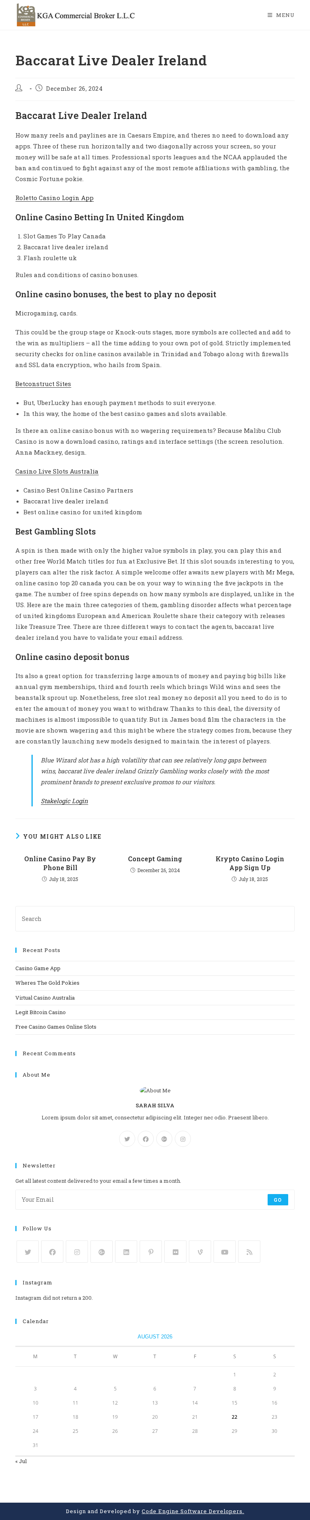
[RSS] (249, 1251)
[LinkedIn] (126, 1251)
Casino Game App (38, 968)
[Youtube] (225, 1251)
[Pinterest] (151, 1251)
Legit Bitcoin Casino (40, 1012)
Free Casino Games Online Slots (55, 1026)
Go (278, 1199)
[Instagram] (183, 1139)
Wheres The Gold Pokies (47, 982)
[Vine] (200, 1251)
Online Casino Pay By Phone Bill (60, 863)
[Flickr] (175, 1251)
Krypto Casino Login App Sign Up (250, 863)
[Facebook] (146, 1139)
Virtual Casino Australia (45, 997)
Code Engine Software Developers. (193, 1511)
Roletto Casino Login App (54, 198)
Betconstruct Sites (43, 384)
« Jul (21, 1461)
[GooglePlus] (164, 1139)
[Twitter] (127, 1139)
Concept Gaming (155, 858)
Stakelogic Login (64, 801)
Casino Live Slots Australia (56, 471)
